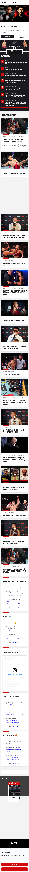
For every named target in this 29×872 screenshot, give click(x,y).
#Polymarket (17, 749)
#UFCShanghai (9, 631)
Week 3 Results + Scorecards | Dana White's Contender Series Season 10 (15, 88)
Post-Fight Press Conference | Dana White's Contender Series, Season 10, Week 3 (15, 96)
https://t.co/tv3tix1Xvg (11, 720)
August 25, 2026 (17, 608)
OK (14, 869)
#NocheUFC (9, 705)
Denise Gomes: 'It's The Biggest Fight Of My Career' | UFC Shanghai (15, 81)
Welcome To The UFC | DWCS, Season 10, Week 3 (16, 75)
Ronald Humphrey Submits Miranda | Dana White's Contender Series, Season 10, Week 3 (14, 562)
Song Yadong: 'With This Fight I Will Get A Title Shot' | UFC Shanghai (14, 338)
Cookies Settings (14, 860)
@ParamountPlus (10, 637)
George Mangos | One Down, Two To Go (14, 506)
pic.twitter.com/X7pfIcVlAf (12, 639)
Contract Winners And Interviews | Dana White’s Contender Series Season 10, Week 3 (14, 284)
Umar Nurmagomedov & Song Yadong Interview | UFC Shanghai (14, 479)
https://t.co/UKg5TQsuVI (12, 757)
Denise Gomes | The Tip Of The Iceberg (14, 69)
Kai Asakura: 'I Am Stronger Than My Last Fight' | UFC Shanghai (14, 422)
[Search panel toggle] (27, 2)
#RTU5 (12, 596)
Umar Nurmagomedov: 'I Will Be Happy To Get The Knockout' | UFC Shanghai (14, 227)
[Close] (27, 850)
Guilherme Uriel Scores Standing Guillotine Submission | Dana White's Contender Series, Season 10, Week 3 (15, 104)
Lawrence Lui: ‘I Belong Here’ (14, 365)
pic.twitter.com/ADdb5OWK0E (13, 604)
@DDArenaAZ (9, 714)
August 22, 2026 (17, 726)
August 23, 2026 (17, 763)
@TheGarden (9, 749)
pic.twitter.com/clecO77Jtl (12, 722)
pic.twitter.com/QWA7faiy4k (13, 759)
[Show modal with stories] (14, 792)
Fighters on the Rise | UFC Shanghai (14, 312)
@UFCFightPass (10, 602)
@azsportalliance (17, 714)
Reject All (14, 864)
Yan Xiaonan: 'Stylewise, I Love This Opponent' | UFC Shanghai (14, 533)
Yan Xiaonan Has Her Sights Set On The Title (14, 255)
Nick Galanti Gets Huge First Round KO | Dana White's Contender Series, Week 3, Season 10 (14, 393)
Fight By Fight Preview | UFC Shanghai (14, 164)
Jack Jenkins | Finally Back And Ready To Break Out (16, 63)
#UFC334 (8, 751)
